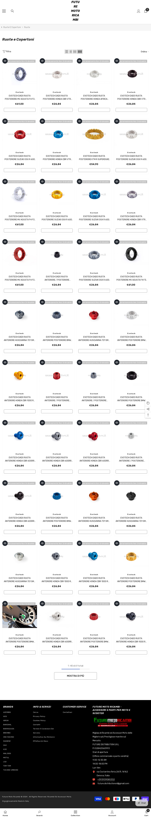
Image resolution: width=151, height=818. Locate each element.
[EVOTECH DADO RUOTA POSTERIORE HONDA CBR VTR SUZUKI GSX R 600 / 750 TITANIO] (131, 194)
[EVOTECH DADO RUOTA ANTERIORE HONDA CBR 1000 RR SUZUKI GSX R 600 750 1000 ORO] (19, 375)
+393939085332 (106, 779)
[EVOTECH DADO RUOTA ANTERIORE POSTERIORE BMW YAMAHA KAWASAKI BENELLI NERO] (131, 375)
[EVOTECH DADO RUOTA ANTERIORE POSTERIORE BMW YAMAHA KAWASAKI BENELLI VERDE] (19, 616)
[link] (39, 813)
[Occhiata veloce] (5, 61)
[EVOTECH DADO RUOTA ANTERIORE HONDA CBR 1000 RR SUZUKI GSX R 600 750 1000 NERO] (131, 616)
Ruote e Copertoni (12, 27)
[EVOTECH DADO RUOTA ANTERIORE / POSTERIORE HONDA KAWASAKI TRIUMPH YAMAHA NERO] (57, 254)
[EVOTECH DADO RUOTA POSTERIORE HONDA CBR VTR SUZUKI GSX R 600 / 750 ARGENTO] (57, 73)
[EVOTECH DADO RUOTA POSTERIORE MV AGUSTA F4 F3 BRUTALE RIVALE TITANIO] (19, 73)
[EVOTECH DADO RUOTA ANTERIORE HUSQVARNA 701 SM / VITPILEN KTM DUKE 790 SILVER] (19, 556)
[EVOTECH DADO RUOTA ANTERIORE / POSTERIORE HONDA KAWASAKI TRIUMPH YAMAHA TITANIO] (94, 375)
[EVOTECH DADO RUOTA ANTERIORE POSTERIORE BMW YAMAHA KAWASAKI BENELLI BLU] (57, 495)
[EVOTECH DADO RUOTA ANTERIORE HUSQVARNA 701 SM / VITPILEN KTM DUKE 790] (131, 495)
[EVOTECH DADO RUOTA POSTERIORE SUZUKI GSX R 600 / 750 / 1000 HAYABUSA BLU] (94, 194)
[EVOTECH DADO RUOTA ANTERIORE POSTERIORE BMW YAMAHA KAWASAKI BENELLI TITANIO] (57, 314)
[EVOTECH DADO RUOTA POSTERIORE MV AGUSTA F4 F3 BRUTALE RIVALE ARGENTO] (19, 194)
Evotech (20, 92)
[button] (67, 52)
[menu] (4, 11)
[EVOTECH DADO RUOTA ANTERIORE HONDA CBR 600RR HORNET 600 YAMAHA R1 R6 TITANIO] (57, 435)
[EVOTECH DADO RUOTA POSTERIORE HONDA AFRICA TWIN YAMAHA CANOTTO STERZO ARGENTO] (94, 73)
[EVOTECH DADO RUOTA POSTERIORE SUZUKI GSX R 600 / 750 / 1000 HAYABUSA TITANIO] (94, 254)
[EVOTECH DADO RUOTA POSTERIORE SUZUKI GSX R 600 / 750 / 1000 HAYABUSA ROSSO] (19, 134)
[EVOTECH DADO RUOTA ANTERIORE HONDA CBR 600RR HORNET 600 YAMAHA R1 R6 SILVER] (57, 616)
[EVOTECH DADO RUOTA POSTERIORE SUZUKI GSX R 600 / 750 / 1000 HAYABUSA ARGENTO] (131, 134)
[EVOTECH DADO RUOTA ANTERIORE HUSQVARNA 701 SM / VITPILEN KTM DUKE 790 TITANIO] (19, 314)
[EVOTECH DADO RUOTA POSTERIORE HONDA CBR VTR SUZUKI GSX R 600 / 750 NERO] (131, 73)
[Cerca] (12, 11)
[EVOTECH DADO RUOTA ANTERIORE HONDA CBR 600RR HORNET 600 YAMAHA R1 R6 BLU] (19, 435)
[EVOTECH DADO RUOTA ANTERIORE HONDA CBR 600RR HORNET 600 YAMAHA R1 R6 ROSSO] (94, 435)
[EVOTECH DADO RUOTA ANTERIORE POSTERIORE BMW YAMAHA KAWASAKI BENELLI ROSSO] (94, 616)
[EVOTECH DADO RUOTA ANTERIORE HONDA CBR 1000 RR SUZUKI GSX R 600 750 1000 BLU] (94, 556)
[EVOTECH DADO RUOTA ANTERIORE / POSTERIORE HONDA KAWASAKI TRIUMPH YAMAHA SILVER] (131, 435)
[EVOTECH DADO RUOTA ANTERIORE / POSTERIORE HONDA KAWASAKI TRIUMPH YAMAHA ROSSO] (57, 375)
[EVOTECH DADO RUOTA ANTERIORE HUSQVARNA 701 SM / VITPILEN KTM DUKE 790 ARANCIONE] (94, 495)
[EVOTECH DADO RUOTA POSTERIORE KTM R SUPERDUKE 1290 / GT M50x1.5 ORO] (94, 134)
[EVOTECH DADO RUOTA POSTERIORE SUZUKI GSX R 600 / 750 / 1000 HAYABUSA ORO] (57, 194)
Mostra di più (75, 675)
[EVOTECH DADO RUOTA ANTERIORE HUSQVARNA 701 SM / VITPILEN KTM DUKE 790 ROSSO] (94, 314)
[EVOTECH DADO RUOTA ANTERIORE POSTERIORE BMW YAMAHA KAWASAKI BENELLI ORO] (131, 556)
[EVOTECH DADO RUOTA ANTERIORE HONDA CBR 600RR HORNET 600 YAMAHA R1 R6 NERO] (19, 495)
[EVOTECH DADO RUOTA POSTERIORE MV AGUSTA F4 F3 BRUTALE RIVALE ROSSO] (19, 254)
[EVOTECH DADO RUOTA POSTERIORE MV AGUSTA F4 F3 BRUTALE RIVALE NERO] (131, 254)
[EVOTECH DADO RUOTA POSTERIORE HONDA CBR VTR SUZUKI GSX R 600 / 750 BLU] (57, 134)
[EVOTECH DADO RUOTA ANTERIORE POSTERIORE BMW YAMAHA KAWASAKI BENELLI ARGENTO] (131, 314)
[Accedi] (138, 11)
